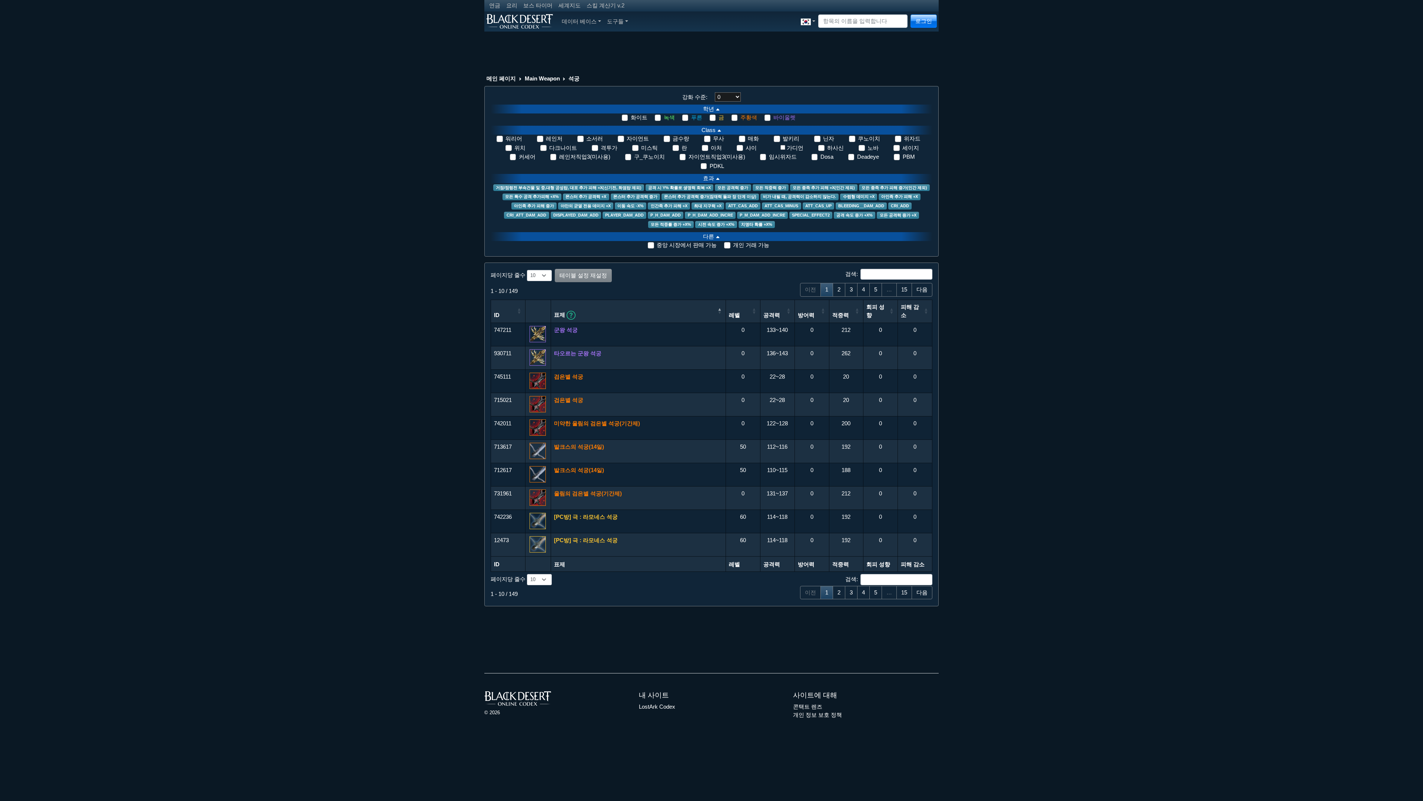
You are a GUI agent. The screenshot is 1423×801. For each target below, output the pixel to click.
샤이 (751, 148)
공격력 (771, 315)
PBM (909, 157)
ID (497, 315)
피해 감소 (910, 311)
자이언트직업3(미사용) (717, 157)
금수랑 (681, 138)
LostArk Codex (657, 706)
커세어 (527, 157)
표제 (560, 315)
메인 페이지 (501, 78)
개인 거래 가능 (751, 245)
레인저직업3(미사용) (584, 157)
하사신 (835, 148)
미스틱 (649, 148)
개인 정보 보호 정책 (817, 715)
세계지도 (569, 5)
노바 (873, 148)
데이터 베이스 (579, 21)
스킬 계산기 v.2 (605, 5)
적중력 (840, 315)
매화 (753, 138)
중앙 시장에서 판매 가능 (687, 245)
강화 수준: (694, 97)
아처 (716, 148)
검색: (851, 274)
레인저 (554, 138)
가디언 (795, 148)
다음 (922, 289)
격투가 (609, 148)
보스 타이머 (538, 5)
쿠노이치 (869, 138)
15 (904, 289)
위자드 (912, 138)
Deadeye (868, 157)
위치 (519, 148)
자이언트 (638, 138)
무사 (718, 138)
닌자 (828, 138)
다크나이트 (563, 148)
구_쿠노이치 (649, 157)
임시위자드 (783, 157)
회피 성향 (875, 311)
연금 (494, 5)
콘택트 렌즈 (807, 706)
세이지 (910, 148)
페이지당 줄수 (509, 275)
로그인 (923, 21)
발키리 (791, 138)
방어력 (806, 315)
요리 (511, 5)
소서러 (594, 138)
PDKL (717, 166)
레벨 (734, 315)
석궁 (574, 78)
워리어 (513, 138)
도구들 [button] (615, 21)
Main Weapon (542, 78)
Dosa (826, 157)
